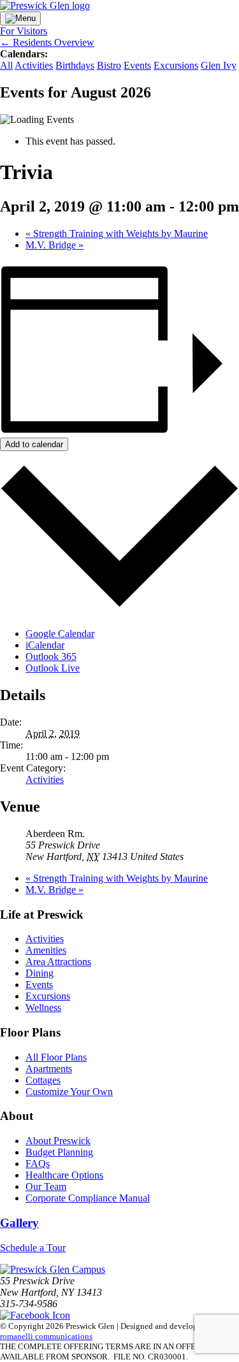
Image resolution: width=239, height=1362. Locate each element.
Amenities (45, 950)
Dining (39, 973)
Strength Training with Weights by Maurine (116, 233)
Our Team (45, 1186)
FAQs (37, 1163)
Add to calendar (34, 444)
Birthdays (74, 65)
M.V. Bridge (54, 245)
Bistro (109, 65)
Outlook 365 (50, 656)
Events (137, 65)
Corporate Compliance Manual (87, 1198)
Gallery (19, 1222)
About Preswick (58, 1140)
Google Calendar (59, 633)
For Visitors (23, 30)
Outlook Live (52, 668)
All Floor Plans (56, 1057)
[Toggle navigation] (20, 18)
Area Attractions (58, 961)
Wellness (43, 1007)
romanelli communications (46, 1336)
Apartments (48, 1068)
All (6, 65)
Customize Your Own (69, 1091)
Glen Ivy (218, 65)
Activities (34, 65)
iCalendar (44, 645)
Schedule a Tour (33, 1247)
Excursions (176, 65)
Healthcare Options (64, 1175)
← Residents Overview (47, 42)
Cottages (43, 1080)
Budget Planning (59, 1152)
